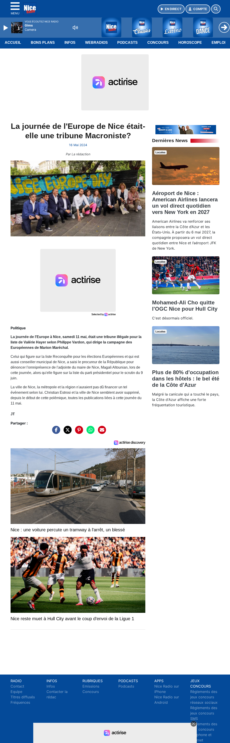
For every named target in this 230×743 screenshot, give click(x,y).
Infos (69, 42)
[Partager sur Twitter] (66, 432)
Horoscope (190, 42)
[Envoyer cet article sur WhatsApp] (89, 432)
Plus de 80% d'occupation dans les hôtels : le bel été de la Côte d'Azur (185, 378)
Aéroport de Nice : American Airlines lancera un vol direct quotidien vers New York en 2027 (185, 202)
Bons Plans (43, 42)
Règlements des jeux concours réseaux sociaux (204, 697)
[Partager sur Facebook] (55, 432)
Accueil (13, 42)
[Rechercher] (216, 8)
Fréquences (20, 702)
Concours (158, 42)
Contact (17, 686)
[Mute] (75, 27)
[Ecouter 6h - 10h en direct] (185, 129)
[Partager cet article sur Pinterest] (78, 432)
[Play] (6, 28)
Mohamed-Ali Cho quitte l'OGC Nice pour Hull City (184, 305)
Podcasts (127, 42)
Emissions (90, 686)
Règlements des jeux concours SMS (203, 713)
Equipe (16, 691)
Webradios (96, 42)
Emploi (218, 42)
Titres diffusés (23, 697)
